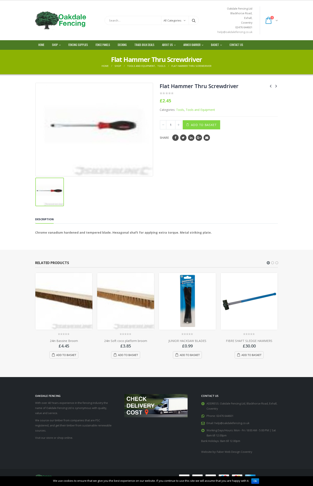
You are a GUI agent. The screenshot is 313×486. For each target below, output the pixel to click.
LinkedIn (191, 137)
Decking (122, 45)
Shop (55, 45)
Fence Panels (103, 45)
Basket (215, 45)
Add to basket (204, 125)
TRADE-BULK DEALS (144, 45)
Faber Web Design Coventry (234, 452)
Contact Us (236, 45)
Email (207, 137)
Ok (255, 481)
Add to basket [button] (66, 355)
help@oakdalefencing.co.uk (234, 32)
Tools (180, 110)
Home (41, 45)
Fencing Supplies (78, 45)
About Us (167, 45)
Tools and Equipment (200, 110)
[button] (268, 262)
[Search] (194, 20)
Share (164, 138)
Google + (199, 137)
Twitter (183, 137)
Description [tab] (44, 219)
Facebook (175, 137)
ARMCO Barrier (192, 45)
